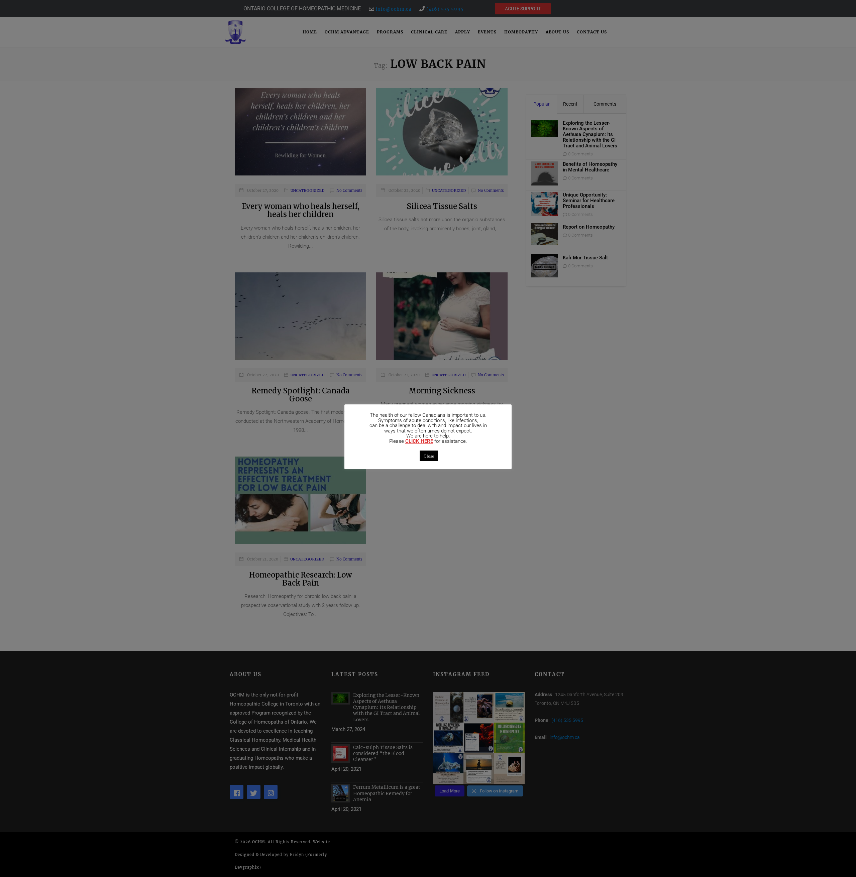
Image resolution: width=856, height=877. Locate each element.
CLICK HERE (419, 441)
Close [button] (429, 456)
